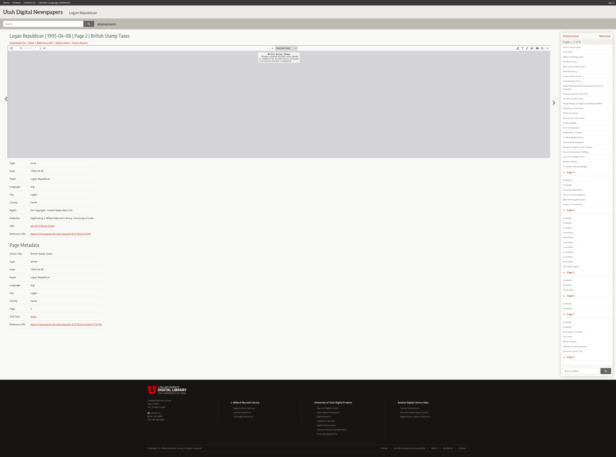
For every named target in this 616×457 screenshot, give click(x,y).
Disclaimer (448, 448)
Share (31, 42)
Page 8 (570, 357)
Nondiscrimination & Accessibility (409, 448)
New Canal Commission (573, 118)
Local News (568, 232)
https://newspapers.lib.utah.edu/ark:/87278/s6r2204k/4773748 (66, 324)
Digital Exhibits (324, 416)
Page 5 (570, 272)
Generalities (568, 289)
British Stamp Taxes (572, 47)
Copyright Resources (243, 416)
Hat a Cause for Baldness (574, 194)
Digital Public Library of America (415, 416)
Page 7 (570, 314)
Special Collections (242, 412)
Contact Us (29, 2)
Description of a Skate (573, 331)
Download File (18, 42)
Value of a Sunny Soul (572, 204)
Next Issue (605, 35)
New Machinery (570, 71)
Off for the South (570, 113)
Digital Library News (326, 425)
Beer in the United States (574, 66)
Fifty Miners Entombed (573, 108)
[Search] (88, 24)
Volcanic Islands (570, 161)
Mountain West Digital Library (414, 412)
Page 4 (570, 210)
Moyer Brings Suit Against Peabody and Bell (582, 103)
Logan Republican (83, 13)
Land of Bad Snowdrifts (573, 142)
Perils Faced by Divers (573, 190)
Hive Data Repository (327, 433)
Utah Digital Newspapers (328, 412)
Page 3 (570, 172)
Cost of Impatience (571, 127)
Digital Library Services (244, 408)
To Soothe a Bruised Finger (575, 166)
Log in (611, 2)
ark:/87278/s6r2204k (42, 226)
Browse (17, 2)
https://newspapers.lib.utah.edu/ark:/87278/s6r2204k (60, 233)
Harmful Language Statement (54, 2)
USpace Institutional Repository (332, 429)
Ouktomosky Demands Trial (575, 94)
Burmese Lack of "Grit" (573, 351)
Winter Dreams (570, 341)
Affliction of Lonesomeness (575, 346)
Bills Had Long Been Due (574, 199)
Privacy (384, 448)
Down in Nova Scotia (572, 76)
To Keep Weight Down (573, 137)
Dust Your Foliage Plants (574, 156)
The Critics (568, 336)
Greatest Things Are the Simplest (578, 147)
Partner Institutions (409, 408)
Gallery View (62, 42)
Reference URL (45, 42)
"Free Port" (568, 52)
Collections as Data (326, 420)
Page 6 (570, 295)
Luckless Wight (569, 123)
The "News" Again (571, 266)
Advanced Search (106, 23)
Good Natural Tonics (572, 81)
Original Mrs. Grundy (572, 132)
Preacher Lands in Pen (573, 98)
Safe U (434, 448)
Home (6, 2)
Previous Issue (571, 35)
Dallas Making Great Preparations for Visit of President (583, 87)
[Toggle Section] (564, 172)
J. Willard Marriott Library (159, 400)
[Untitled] (567, 180)
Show (33, 316)
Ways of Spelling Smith (573, 56)
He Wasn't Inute (570, 61)
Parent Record (79, 42)
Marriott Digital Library (327, 408)
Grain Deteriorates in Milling (575, 152)
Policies (462, 448)
